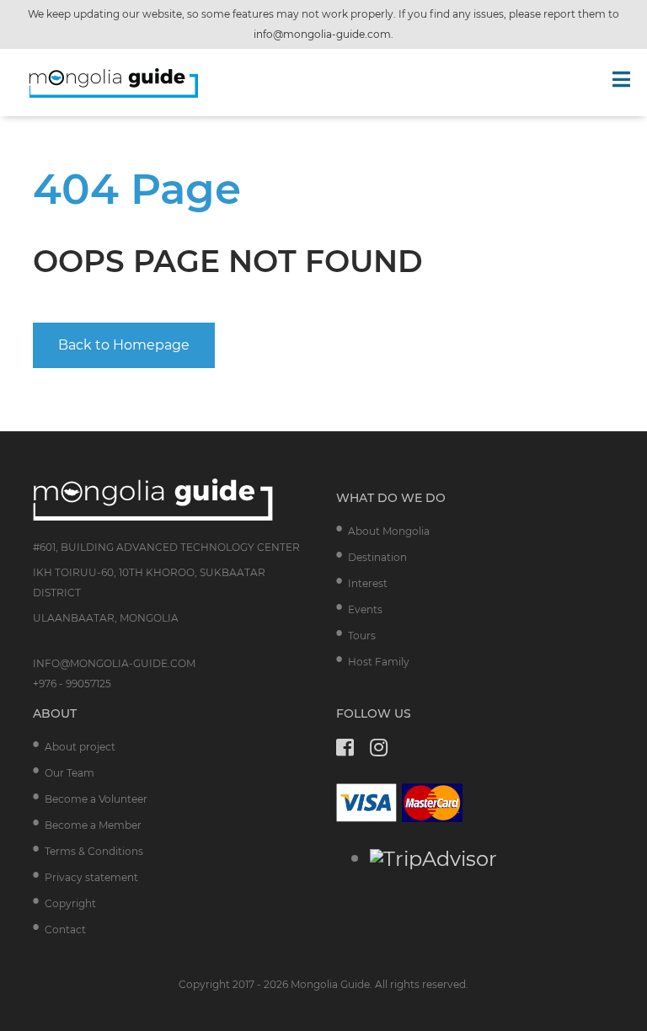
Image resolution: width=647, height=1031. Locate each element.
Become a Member (93, 825)
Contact (65, 929)
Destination (377, 557)
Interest (368, 583)
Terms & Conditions (94, 851)
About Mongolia (389, 531)
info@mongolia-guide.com (322, 34)
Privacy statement (91, 877)
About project (80, 746)
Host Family (378, 661)
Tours (362, 635)
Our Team (69, 773)
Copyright (70, 903)
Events (365, 609)
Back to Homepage (124, 345)
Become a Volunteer (96, 799)
